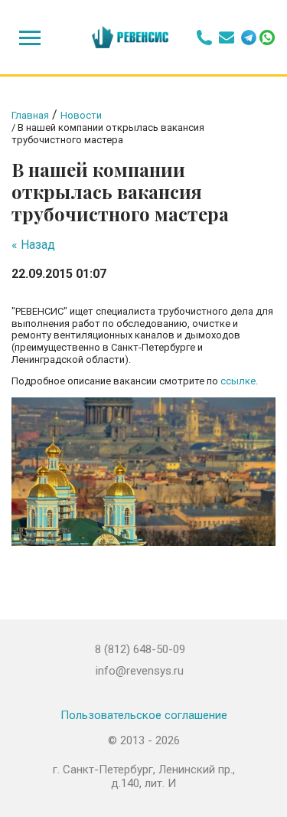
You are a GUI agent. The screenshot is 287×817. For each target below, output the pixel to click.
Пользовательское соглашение (143, 715)
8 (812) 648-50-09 (140, 649)
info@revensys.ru (140, 671)
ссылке (238, 381)
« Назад (33, 244)
